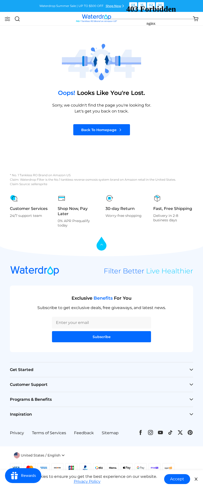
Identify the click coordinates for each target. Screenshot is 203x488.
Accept (177, 479)
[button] (7, 19)
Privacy (17, 433)
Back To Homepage (99, 130)
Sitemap (110, 433)
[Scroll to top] (101, 244)
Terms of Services (49, 433)
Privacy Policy (87, 481)
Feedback (84, 433)
